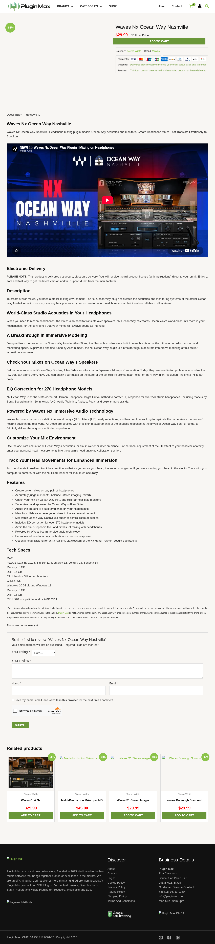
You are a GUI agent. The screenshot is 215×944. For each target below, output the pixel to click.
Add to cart (159, 41)
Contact (177, 6)
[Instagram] (178, 937)
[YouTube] (161, 937)
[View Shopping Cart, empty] (191, 6)
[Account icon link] (200, 6)
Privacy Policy (117, 887)
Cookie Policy (116, 882)
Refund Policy (116, 891)
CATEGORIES (89, 6)
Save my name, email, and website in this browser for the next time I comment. (64, 700)
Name (16, 683)
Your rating (21, 652)
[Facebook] (169, 937)
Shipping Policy (117, 896)
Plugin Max (63, 613)
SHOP (113, 6)
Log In (111, 878)
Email (113, 683)
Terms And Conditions (121, 901)
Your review (21, 661)
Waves (156, 50)
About (162, 6)
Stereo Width (134, 50)
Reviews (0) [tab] (33, 114)
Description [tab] (14, 114)
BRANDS (63, 6)
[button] (71, 6)
